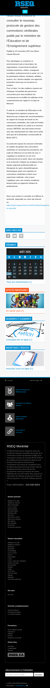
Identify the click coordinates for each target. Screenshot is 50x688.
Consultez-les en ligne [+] (19, 340)
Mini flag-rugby (12, 513)
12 (25, 267)
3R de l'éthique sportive (15, 629)
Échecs (10, 555)
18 (19, 270)
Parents (10, 636)
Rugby (10, 569)
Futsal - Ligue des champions (17, 561)
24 (14, 273)
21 (35, 270)
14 (35, 267)
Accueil (10, 380)
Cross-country (12, 507)
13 (30, 267)
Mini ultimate (11, 521)
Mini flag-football (13, 511)
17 (14, 270)
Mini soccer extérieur (14, 519)
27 (30, 273)
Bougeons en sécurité (14, 638)
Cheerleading (12, 551)
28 (35, 273)
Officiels (10, 633)
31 (14, 277)
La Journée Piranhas (14, 614)
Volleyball (10, 577)
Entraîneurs (11, 631)
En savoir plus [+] (15, 311)
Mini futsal (11, 515)
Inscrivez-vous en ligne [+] (19, 369)
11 (19, 267)
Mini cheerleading (13, 505)
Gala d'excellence (13, 610)
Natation (10, 567)
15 (41, 267)
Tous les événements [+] (18, 282)
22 (41, 270)
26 (25, 273)
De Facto (10, 594)
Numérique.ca (21, 685)
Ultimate (10, 575)
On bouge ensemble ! (14, 612)
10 (14, 267)
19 (25, 270)
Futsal (10, 559)
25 (19, 273)
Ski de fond (11, 525)
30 (9, 277)
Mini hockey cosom (14, 517)
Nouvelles (11, 646)
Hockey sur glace (13, 563)
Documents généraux (14, 527)
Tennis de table (12, 573)
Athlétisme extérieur (14, 503)
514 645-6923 (33, 484)
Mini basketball (12, 509)
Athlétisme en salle (13, 501)
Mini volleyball (12, 523)
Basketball (11, 549)
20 (30, 270)
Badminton (11, 546)
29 (41, 273)
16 (9, 270)
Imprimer (10, 650)
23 (9, 273)
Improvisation (12, 565)
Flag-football (11, 557)
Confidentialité (12, 648)
